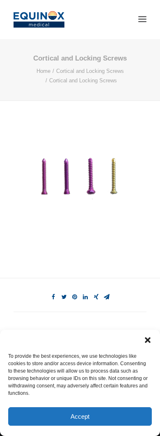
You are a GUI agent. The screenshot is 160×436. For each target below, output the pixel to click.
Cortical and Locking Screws (90, 71)
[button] (148, 340)
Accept (80, 416)
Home (43, 71)
